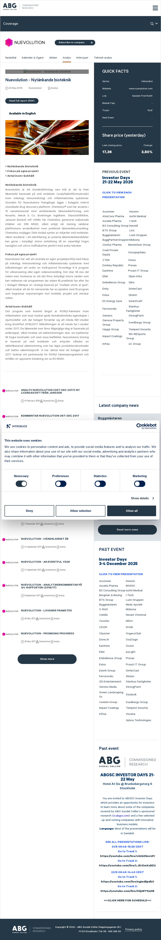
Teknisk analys (103, 57)
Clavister (104, 633)
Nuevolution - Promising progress (47, 634)
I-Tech (130, 595)
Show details (140, 498)
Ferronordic (109, 308)
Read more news (127, 529)
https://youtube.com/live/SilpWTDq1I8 (127, 891)
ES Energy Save (112, 301)
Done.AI (104, 639)
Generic (107, 315)
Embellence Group (113, 282)
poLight (130, 652)
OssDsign (132, 639)
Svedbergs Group (140, 322)
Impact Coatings (112, 336)
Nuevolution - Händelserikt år (45, 539)
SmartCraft (135, 301)
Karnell (133, 225)
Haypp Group (110, 329)
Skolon (133, 295)
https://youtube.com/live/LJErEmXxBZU (127, 866)
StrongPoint (136, 315)
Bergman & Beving (110, 595)
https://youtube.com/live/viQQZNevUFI (127, 856)
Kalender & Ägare (33, 57)
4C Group (134, 344)
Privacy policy (133, 929)
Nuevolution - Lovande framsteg (46, 611)
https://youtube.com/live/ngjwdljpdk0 (127, 882)
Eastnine (107, 270)
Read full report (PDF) (22, 100)
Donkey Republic (112, 265)
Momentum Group (139, 244)
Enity (105, 288)
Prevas (132, 265)
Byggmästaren (111, 235)
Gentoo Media (108, 687)
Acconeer (108, 211)
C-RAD (103, 609)
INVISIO (130, 585)
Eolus (105, 295)
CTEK (106, 260)
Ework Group (107, 670)
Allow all (132, 510)
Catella (103, 614)
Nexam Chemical (136, 614)
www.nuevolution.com (141, 88)
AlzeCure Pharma (113, 216)
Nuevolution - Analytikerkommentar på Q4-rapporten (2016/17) (51, 587)
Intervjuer (82, 57)
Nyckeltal (10, 57)
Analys (67, 57)
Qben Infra (135, 276)
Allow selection (80, 510)
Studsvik (131, 694)
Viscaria (130, 714)
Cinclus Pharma (112, 244)
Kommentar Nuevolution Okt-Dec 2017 (50, 416)
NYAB (129, 627)
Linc (131, 230)
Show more (47, 659)
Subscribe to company (72, 42)
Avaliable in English (22, 114)
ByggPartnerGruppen (115, 239)
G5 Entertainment (110, 681)
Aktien (53, 57)
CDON (103, 627)
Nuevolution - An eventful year (45, 562)
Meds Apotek (134, 604)
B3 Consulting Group (115, 225)
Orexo (132, 260)
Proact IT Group (138, 270)
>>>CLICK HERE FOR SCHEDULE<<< (127, 901)
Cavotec (104, 621)
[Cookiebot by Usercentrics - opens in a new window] (139, 426)
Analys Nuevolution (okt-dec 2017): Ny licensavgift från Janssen (50, 392)
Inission (134, 211)
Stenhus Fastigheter (138, 681)
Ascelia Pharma (111, 221)
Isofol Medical (137, 216)
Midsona (134, 239)
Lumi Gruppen (138, 235)
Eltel (105, 276)
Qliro (131, 282)
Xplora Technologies (138, 720)
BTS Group (109, 230)
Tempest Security (140, 329)
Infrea (106, 344)
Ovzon (130, 645)
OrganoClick (133, 633)
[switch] (60, 484)
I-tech (133, 221)
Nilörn (129, 621)
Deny (29, 510)
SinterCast (135, 288)
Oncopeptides (137, 252)
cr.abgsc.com (121, 815)
